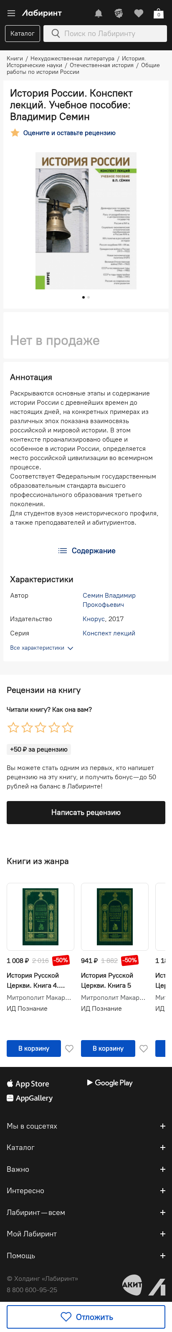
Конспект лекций (109, 633)
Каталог (22, 33)
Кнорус (94, 619)
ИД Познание (27, 1008)
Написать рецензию (86, 812)
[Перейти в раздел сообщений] (98, 13)
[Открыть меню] (11, 13)
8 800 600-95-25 (32, 1290)
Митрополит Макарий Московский (40, 998)
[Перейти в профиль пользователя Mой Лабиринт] (118, 13)
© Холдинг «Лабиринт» (42, 1279)
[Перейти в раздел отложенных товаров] (138, 13)
